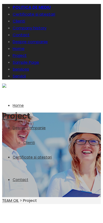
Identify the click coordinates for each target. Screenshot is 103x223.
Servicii (19, 76)
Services (21, 69)
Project (20, 55)
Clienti (19, 21)
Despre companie (30, 41)
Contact (21, 35)
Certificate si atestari (34, 14)
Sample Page (26, 62)
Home (19, 48)
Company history (29, 28)
